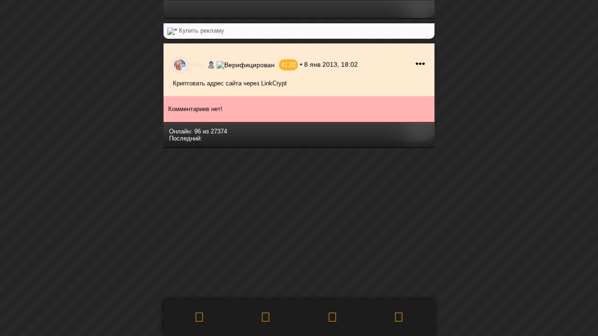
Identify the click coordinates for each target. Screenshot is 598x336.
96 (197, 131)
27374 (219, 131)
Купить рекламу (201, 30)
